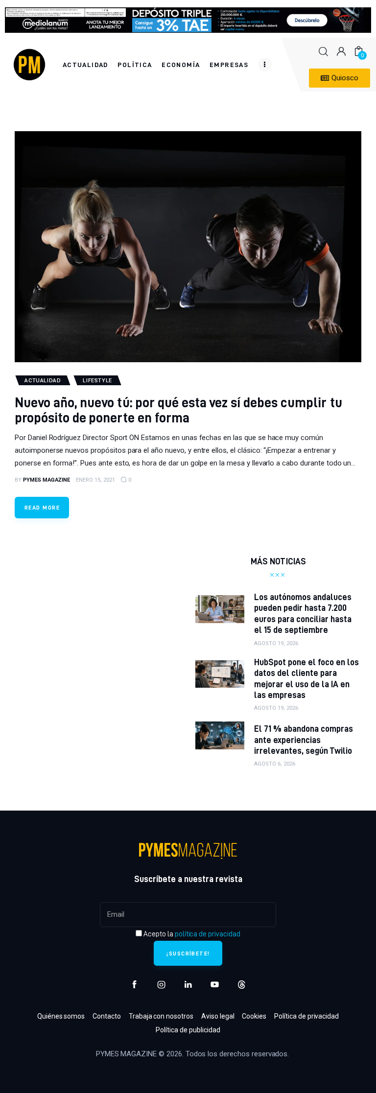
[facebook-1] (134, 984)
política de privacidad (207, 934)
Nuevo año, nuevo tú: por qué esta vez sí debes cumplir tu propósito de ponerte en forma (178, 410)
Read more (42, 507)
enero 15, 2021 (95, 480)
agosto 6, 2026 (274, 764)
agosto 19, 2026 (276, 643)
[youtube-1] (215, 984)
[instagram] (161, 984)
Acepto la (191, 934)
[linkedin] (188, 984)
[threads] (241, 984)
